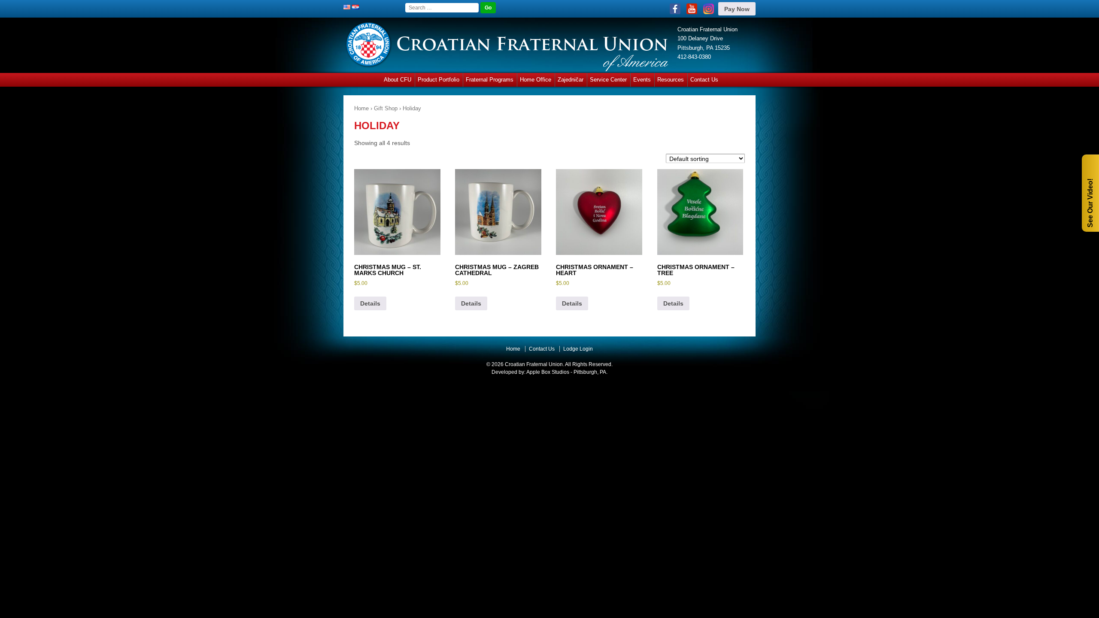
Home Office (535, 79)
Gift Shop (386, 108)
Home (361, 108)
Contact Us (704, 79)
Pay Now (737, 9)
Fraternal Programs (489, 79)
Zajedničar (570, 79)
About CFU (397, 79)
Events (642, 79)
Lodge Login (578, 349)
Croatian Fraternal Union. (534, 364)
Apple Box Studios (547, 372)
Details (370, 303)
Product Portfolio (438, 79)
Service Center (608, 79)
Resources (670, 79)
